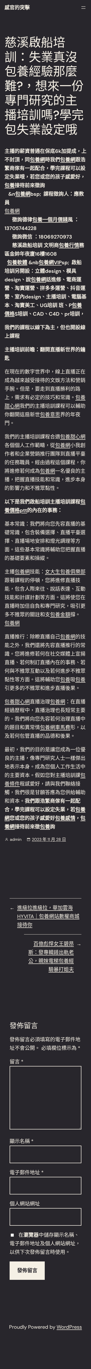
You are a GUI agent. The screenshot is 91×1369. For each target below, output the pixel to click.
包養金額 (60, 614)
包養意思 (50, 414)
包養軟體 (17, 262)
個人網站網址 (25, 1203)
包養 (10, 185)
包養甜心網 (72, 436)
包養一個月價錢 (50, 219)
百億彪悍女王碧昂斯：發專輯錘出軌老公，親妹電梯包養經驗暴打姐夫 (51, 957)
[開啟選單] (83, 8)
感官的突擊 (17, 7)
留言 (17, 1061)
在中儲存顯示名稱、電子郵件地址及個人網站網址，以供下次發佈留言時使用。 (45, 1243)
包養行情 (69, 245)
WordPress (69, 1327)
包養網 (37, 159)
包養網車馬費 (55, 727)
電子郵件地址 (27, 1172)
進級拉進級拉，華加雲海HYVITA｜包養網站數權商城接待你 (48, 916)
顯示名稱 (22, 1141)
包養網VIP (50, 262)
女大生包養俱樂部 (65, 572)
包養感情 (65, 818)
